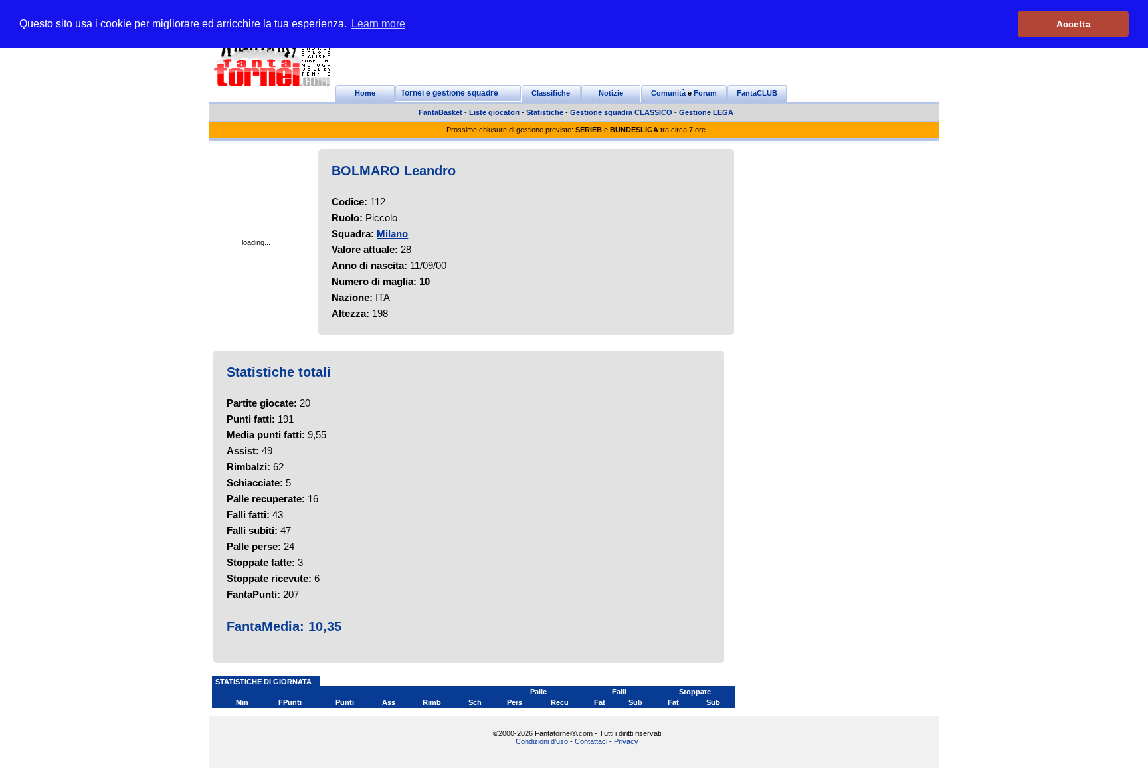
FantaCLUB (757, 93)
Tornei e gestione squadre (449, 93)
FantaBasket (440, 112)
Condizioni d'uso (542, 741)
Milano (392, 233)
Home (365, 93)
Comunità (668, 93)
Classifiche (550, 93)
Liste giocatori (494, 112)
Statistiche (544, 112)
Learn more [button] (378, 23)
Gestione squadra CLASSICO (621, 112)
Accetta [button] (1073, 24)
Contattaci (591, 741)
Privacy (626, 741)
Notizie (611, 93)
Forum (705, 93)
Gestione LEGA (706, 112)
